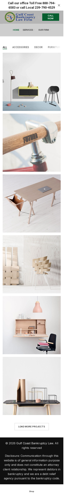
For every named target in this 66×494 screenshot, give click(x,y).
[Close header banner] (59, 5)
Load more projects (31, 426)
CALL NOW (51, 17)
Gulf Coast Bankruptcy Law (34, 443)
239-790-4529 (45, 7)
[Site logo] (19, 17)
